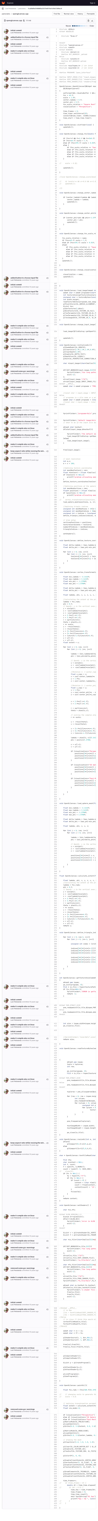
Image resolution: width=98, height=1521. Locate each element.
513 (55, 1269)
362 (55, 903)
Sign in (92, 3)
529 (55, 1310)
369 (55, 919)
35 (56, 116)
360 (55, 899)
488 (55, 1208)
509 (55, 1260)
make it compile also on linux (22, 51)
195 (55, 525)
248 (55, 645)
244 (55, 636)
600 (55, 1481)
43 (56, 134)
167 (55, 461)
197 (55, 529)
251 (55, 652)
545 (55, 1347)
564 (55, 1394)
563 (55, 1392)
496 (55, 1226)
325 (55, 819)
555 (55, 1374)
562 (55, 1390)
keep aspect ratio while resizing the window (29, 451)
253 (55, 656)
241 (55, 629)
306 (55, 776)
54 (56, 159)
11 (56, 59)
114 (55, 299)
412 (55, 1026)
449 (55, 1119)
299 (55, 760)
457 (55, 1137)
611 (55, 1506)
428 (55, 1071)
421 (55, 1055)
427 (55, 1069)
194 (55, 522)
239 (55, 624)
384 (55, 953)
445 (55, 1110)
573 (55, 1419)
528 (55, 1308)
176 (55, 482)
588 (55, 1453)
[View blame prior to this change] (47, 37)
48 (56, 145)
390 (55, 967)
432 (55, 1080)
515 (55, 1274)
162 (55, 441)
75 (56, 206)
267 (55, 688)
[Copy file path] (23, 20)
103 (55, 270)
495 (55, 1224)
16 (56, 70)
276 (55, 708)
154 (55, 414)
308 (55, 781)
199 (55, 534)
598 (55, 1476)
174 (55, 477)
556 (55, 1376)
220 (55, 581)
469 (55, 1164)
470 (55, 1167)
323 (55, 815)
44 (56, 136)
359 (55, 896)
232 (55, 608)
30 (56, 104)
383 (55, 951)
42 (56, 132)
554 (55, 1372)
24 (56, 91)
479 (55, 1187)
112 (55, 295)
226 (55, 595)
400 (55, 989)
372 (55, 926)
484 (55, 1198)
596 (55, 1472)
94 (56, 249)
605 (55, 1492)
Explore (10, 3)
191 (55, 516)
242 (55, 631)
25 (56, 93)
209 (55, 556)
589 (55, 1456)
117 (55, 306)
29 (56, 102)
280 (55, 717)
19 (56, 79)
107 (55, 284)
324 (55, 817)
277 (55, 710)
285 (55, 729)
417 (55, 1046)
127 (55, 338)
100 (55, 263)
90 (56, 240)
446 (55, 1112)
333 (55, 837)
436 (55, 1089)
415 (55, 1039)
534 (55, 1322)
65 (56, 184)
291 (55, 742)
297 (55, 756)
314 (55, 794)
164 (55, 450)
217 (55, 575)
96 (56, 254)
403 (55, 996)
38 (56, 123)
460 (55, 1144)
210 (55, 559)
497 (55, 1228)
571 (55, 1415)
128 (55, 340)
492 (55, 1217)
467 (55, 1160)
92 (56, 245)
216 (55, 572)
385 (55, 955)
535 (55, 1324)
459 (55, 1142)
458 (55, 1139)
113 (55, 297)
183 (55, 497)
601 (55, 1483)
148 (55, 395)
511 (55, 1265)
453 (55, 1128)
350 (55, 876)
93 (56, 247)
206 (55, 550)
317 (55, 801)
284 (55, 726)
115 (55, 302)
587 (55, 1451)
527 (55, 1301)
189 (55, 511)
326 (55, 821)
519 (55, 1283)
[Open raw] (88, 21)
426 (55, 1067)
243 (55, 633)
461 (55, 1146)
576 (55, 1426)
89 (56, 238)
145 (55, 384)
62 (56, 177)
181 (55, 493)
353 (55, 883)
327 (55, 824)
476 (55, 1180)
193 (55, 520)
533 (55, 1319)
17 (56, 73)
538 (55, 1331)
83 (56, 224)
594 (55, 1467)
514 (55, 1272)
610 (55, 1503)
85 (56, 229)
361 (55, 901)
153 (55, 407)
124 (55, 322)
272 (55, 699)
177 (55, 484)
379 (55, 942)
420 (55, 1053)
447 (55, 1114)
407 (55, 1010)
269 (55, 692)
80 (56, 218)
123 (55, 320)
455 (55, 1133)
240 (55, 627)
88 (56, 236)
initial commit (16, 30)
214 (55, 568)
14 (56, 66)
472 (55, 1171)
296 (55, 754)
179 (55, 488)
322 (55, 812)
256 (55, 663)
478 (55, 1185)
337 (55, 846)
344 (55, 862)
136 (55, 359)
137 (55, 361)
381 (55, 946)
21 (56, 84)
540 (55, 1335)
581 (55, 1438)
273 (55, 701)
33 (56, 111)
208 (55, 554)
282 (55, 722)
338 (55, 849)
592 (55, 1462)
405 (55, 1005)
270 (55, 695)
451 (55, 1123)
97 (56, 256)
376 (55, 935)
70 (56, 195)
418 (55, 1048)
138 (55, 363)
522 (55, 1290)
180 (55, 491)
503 (55, 1246)
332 (55, 835)
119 (55, 311)
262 (55, 676)
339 (55, 851)
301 (55, 765)
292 (55, 744)
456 (55, 1135)
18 (56, 77)
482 (55, 1194)
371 (55, 923)
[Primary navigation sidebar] (3, 8)
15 (56, 68)
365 (55, 910)
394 (55, 976)
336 (55, 844)
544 (55, 1344)
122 (55, 318)
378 (55, 939)
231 (55, 606)
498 (55, 1230)
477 (55, 1183)
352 (55, 880)
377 (55, 937)
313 (55, 792)
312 (55, 790)
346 (55, 867)
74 (56, 204)
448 (55, 1117)
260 (55, 672)
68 (56, 190)
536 (55, 1326)
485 (55, 1201)
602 (55, 1485)
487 (55, 1205)
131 (55, 347)
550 (55, 1363)
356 (55, 889)
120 (55, 313)
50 (56, 150)
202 (55, 541)
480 (55, 1189)
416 (55, 1044)
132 (55, 350)
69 (56, 193)
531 (55, 1315)
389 (55, 964)
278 (55, 713)
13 (56, 63)
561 (55, 1388)
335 (55, 842)
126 (55, 331)
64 (56, 181)
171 (55, 470)
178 (55, 486)
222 (55, 586)
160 (55, 436)
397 (55, 982)
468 (55, 1162)
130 (55, 345)
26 (56, 95)
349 (55, 874)
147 (55, 393)
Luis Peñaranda (16, 33)
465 (55, 1155)
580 (55, 1435)
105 (55, 274)
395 (55, 978)
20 (56, 82)
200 (55, 536)
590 (55, 1458)
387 (55, 960)
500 (55, 1235)
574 (55, 1422)
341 (55, 855)
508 (55, 1258)
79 (56, 215)
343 (55, 860)
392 (55, 971)
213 (55, 565)
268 (55, 690)
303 (55, 769)
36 (56, 118)
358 (55, 894)
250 (55, 649)
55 (56, 161)
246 (55, 640)
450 (55, 1121)
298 (55, 758)
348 (55, 871)
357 (55, 892)
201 (55, 538)
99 (56, 261)
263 (55, 679)
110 (55, 290)
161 (55, 438)
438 (55, 1094)
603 (55, 1487)
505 (55, 1251)
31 (56, 107)
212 (55, 563)
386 (55, 957)
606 (55, 1494)
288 (55, 735)
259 (55, 670)
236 (55, 618)
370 (55, 921)
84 (56, 227)
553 (55, 1369)
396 (55, 980)
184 (55, 500)
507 (55, 1256)
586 (55, 1449)
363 (55, 905)
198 (55, 531)
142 (55, 377)
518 (55, 1281)
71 (56, 197)
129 (55, 343)
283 (55, 724)
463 (55, 1151)
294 (55, 749)
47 (56, 143)
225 (55, 593)
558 (55, 1381)
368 (55, 917)
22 (56, 86)
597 (55, 1474)
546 (55, 1354)
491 (55, 1214)
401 (55, 992)
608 (55, 1499)
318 (55, 803)
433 (55, 1083)
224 (55, 590)
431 (55, 1078)
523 (55, 1292)
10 (56, 57)
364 (55, 908)
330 (55, 831)
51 (56, 152)
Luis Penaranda (16, 373)
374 (55, 930)
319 (55, 806)
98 (56, 258)
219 (55, 579)
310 (55, 785)
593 (55, 1465)
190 (55, 513)
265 (55, 683)
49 (56, 147)
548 (55, 1358)
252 (55, 654)
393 (55, 973)
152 (55, 404)
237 (55, 620)
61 (56, 175)
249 (55, 647)
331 (55, 833)
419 (55, 1051)
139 (55, 370)
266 (55, 686)
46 (56, 141)
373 (55, 928)
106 (55, 277)
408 (55, 1012)
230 (55, 604)
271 (55, 697)
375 (55, 933)
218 (55, 577)
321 (55, 810)
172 (55, 473)
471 (55, 1169)
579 (55, 1433)
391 (55, 969)
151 (55, 402)
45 (56, 138)
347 (55, 869)
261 (55, 674)
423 (55, 1060)
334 (55, 840)
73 (56, 202)
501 (55, 1237)
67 (56, 188)
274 (55, 704)
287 (55, 733)
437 (55, 1092)
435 (55, 1087)
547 (55, 1356)
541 (55, 1338)
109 (55, 288)
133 (55, 352)
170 (55, 468)
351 (55, 878)
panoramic (6, 14)
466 (55, 1158)
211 (55, 561)
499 (55, 1233)
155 (55, 420)
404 (55, 998)
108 (55, 286)
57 (56, 166)
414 (55, 1037)
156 (55, 423)
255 (55, 661)
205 (55, 547)
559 (55, 1383)
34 (56, 113)
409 (55, 1014)
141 (55, 375)
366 (55, 912)
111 (55, 293)
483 (55, 1196)
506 (55, 1253)
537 (55, 1329)
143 (55, 379)
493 (55, 1219)
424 (55, 1062)
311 (55, 787)
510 (55, 1262)
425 (55, 1064)
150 (55, 400)
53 (56, 157)
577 (55, 1429)
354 (55, 885)
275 (55, 706)
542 (55, 1340)
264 (55, 681)
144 (55, 382)
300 (55, 763)
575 (55, 1424)
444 (55, 1108)
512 (55, 1267)
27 (56, 98)
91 (56, 243)
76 (56, 209)
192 (55, 518)
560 (55, 1385)
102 (55, 268)
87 (56, 234)
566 (55, 1399)
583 (55, 1442)
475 (55, 1178)
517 (55, 1278)
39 (56, 125)
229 (55, 602)
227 (55, 597)
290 (55, 740)
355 (55, 887)
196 (55, 527)
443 (55, 1105)
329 (55, 828)
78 (56, 213)
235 (55, 615)
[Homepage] (3, 3)
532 (55, 1317)
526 (55, 1299)
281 (55, 720)
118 (55, 309)
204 (55, 545)
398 (55, 985)
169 (55, 466)
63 (56, 179)
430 (55, 1076)
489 (55, 1210)
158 (55, 429)
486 (55, 1203)
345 (55, 865)
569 (55, 1406)
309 (55, 783)
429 (55, 1073)
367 (55, 914)
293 (55, 747)
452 (55, 1126)
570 (55, 1408)
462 (55, 1148)
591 (55, 1460)
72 (56, 200)
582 (55, 1440)
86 (56, 231)
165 (55, 457)
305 (55, 774)
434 (55, 1085)
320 (55, 808)
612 (55, 1508)
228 (55, 599)
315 (55, 797)
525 (55, 1297)
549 (55, 1360)
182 (55, 495)
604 (55, 1490)
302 (55, 767)
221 (55, 584)
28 (56, 100)
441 (55, 1101)
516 (55, 1276)
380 (55, 944)
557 (55, 1379)
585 (55, 1447)
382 (55, 948)
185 (55, 502)
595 (55, 1469)
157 (55, 427)
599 (55, 1478)
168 (55, 463)
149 (55, 398)
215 (55, 570)
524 (55, 1294)
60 (56, 172)
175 (55, 479)
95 (56, 252)
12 (56, 61)
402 (55, 994)
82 (56, 222)
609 (55, 1501)
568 (55, 1403)
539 (55, 1333)
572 (55, 1417)
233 (55, 611)
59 (56, 170)
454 (55, 1130)
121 (55, 315)
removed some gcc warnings (23, 371)
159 (55, 434)
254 (55, 658)
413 (55, 1030)
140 (55, 372)
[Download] (92, 21)
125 (55, 325)
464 (55, 1153)
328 (55, 826)
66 (56, 186)
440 (55, 1099)
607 (55, 1496)
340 (55, 853)
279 (55, 715)
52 (56, 154)
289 (55, 738)
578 (55, 1431)
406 (55, 1008)
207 (55, 552)
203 (55, 543)
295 (55, 751)
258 (55, 667)
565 (55, 1397)
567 (55, 1401)
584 (55, 1444)
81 (56, 220)
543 (55, 1342)
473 (55, 1174)
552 (55, 1367)
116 (55, 304)
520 (55, 1285)
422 (55, 1057)
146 (55, 386)
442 (55, 1103)
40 (56, 127)
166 (55, 459)
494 (55, 1221)
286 (55, 731)
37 (56, 120)
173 (55, 475)
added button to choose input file (24, 37)
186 (55, 504)
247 (55, 642)
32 (56, 109)
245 (55, 638)
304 (55, 772)
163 (55, 443)
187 (55, 507)
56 (56, 163)
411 (55, 1024)
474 (55, 1176)
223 (55, 588)
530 (55, 1313)
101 (55, 265)
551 (55, 1365)
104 (55, 272)
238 (55, 622)
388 (55, 962)
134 (55, 354)
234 (55, 613)
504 (55, 1249)
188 (55, 509)
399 (55, 987)
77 (56, 211)
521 (55, 1288)
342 (55, 858)
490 (55, 1212)
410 (55, 1017)
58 (56, 168)
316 (55, 799)
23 (56, 89)
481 (55, 1192)
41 (56, 129)
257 (55, 665)
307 (55, 778)
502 (55, 1240)
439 (55, 1096)
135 (55, 356)
